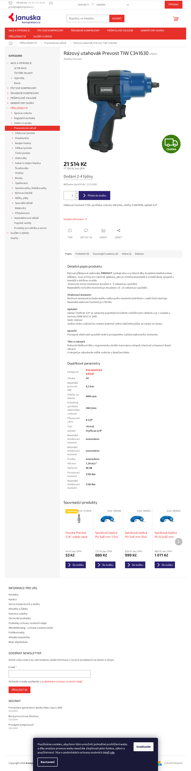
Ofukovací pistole (25, 133)
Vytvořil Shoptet (173, 763)
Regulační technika (24, 118)
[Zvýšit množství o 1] (77, 193)
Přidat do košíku (97, 195)
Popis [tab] (68, 254)
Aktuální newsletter (19, 637)
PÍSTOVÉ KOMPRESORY (23, 88)
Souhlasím (143, 747)
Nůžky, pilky (21, 198)
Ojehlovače (21, 183)
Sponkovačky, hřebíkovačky (31, 188)
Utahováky (21, 158)
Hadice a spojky (23, 123)
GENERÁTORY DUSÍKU (22, 103)
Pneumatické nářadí (25, 128)
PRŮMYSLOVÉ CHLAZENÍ (23, 98)
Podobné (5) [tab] (82, 254)
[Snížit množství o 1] (77, 198)
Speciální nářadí (24, 203)
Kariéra (101, 5)
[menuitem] (19, 31)
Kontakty (83, 5)
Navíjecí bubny (23, 143)
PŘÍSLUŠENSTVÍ (18, 108)
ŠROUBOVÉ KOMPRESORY (24, 93)
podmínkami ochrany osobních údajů (62, 682)
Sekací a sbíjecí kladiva (28, 163)
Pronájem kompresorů (21, 725)
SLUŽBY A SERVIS (19, 233)
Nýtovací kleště (23, 193)
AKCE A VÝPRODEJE (21, 63)
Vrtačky (19, 173)
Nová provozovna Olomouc (24, 716)
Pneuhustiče (22, 138)
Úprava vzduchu (23, 113)
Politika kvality (17, 632)
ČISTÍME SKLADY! (23, 73)
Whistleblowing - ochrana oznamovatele (31, 628)
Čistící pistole (22, 153)
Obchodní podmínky (20, 618)
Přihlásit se (19, 689)
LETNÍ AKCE (20, 68)
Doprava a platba (18, 614)
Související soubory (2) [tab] (105, 254)
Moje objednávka (18, 642)
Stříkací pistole (23, 148)
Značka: (73, 59)
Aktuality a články (18, 609)
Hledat (116, 18)
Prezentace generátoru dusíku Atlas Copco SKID (35, 708)
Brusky (19, 178)
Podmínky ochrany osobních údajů (27, 623)
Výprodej (19, 78)
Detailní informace (74, 219)
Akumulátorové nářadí (26, 218)
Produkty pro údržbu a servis (30, 228)
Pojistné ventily (22, 223)
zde (112, 752)
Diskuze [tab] (139, 254)
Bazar (17, 83)
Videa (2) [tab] (126, 254)
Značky (14, 238)
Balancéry (20, 208)
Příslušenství (22, 213)
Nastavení (47, 762)
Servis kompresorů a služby (24, 604)
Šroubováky (22, 168)
